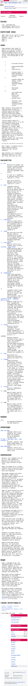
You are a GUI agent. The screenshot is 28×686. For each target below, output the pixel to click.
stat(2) (4, 598)
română (13, 657)
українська (14, 666)
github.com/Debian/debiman (19, 682)
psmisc (10, 8)
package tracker (15, 619)
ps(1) (21, 609)
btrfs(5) (4, 595)
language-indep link (16, 617)
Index (5, 2)
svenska (13, 664)
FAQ (20, 2)
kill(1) (4, 606)
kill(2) (4, 610)
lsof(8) (10, 607)
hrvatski (13, 648)
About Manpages (12, 2)
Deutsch (13, 642)
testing (13, 634)
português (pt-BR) (15, 655)
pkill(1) (16, 609)
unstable (6, 8)
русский (13, 659)
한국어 (13, 653)
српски (13, 661)
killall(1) (10, 606)
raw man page (15, 622)
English (13, 644)
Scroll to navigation (7, 12)
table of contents (16, 625)
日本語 (13, 651)
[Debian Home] (2, 3)
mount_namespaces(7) (7, 609)
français (13, 646)
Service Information (9, 6)
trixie (12, 632)
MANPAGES (6, 0)
